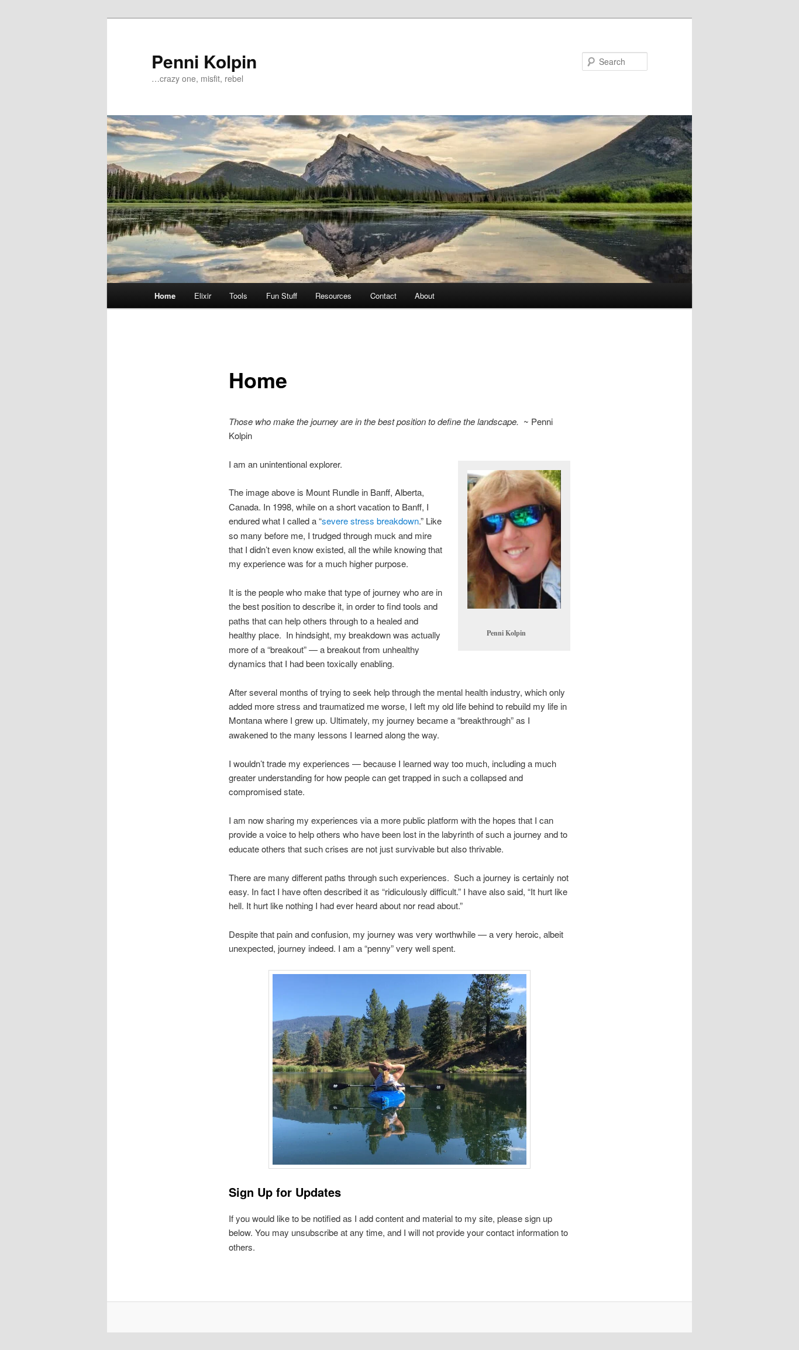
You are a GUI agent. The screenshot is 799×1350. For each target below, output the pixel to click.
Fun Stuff (281, 295)
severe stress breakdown (370, 521)
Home (164, 295)
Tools (238, 295)
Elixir (202, 295)
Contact (383, 295)
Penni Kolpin (204, 61)
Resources (333, 295)
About (425, 295)
